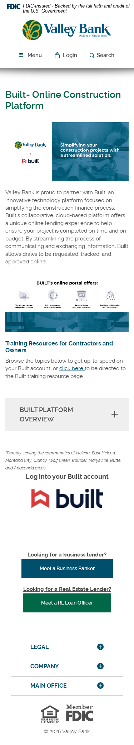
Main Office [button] (48, 685)
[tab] (67, 647)
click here (72, 368)
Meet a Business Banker (76, 568)
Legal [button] (39, 647)
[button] (66, 55)
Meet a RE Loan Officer (67, 603)
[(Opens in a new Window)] (67, 498)
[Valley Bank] (67, 31)
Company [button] (44, 666)
